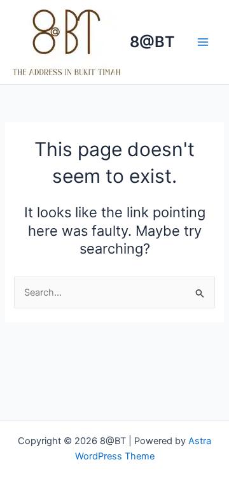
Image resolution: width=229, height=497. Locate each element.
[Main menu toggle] (203, 42)
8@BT (152, 41)
